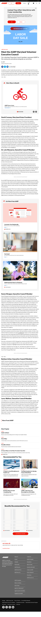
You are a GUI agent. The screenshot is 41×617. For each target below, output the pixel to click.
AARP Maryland (4, 49)
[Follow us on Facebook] (3, 607)
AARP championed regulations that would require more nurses (29, 475)
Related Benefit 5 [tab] (22, 111)
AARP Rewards (17, 567)
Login (29, 2)
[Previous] (34, 112)
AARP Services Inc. (30, 577)
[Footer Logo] (7, 557)
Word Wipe (4, 438)
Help (33, 3)
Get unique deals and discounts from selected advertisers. (14, 255)
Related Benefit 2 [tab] (18, 111)
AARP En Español (30, 559)
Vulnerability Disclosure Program (32, 602)
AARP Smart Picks (18, 569)
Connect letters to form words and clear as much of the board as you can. (14, 440)
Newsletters (29, 561)
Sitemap (3, 600)
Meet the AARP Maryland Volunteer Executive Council (18, 53)
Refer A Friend (29, 564)
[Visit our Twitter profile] (6, 607)
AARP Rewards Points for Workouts (13, 282)
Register (24, 3)
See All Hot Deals (6, 548)
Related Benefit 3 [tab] (20, 111)
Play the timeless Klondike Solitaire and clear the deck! (11, 446)
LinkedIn (7, 67)
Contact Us (29, 556)
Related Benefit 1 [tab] (17, 111)
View (5, 227)
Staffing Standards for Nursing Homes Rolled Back (28, 472)
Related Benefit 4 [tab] (21, 111)
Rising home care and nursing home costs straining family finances (28, 494)
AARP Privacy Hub (9, 600)
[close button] (36, 8)
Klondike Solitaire (5, 444)
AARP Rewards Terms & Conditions (8, 602)
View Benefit (7, 107)
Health (2, 449)
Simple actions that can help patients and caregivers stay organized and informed (10, 475)
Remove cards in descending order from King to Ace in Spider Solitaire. (14, 434)
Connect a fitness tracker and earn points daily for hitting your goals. (15, 283)
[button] (36, 3)
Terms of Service (17, 600)
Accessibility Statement (25, 600)
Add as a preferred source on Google (14, 67)
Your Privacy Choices (11, 604)
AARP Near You (17, 572)
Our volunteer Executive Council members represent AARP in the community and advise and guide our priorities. (20, 58)
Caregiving (5, 469)
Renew (21, 21)
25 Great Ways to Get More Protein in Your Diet (13, 450)
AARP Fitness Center (9, 105)
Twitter (5, 67)
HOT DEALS (6, 543)
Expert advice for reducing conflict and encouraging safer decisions (10, 494)
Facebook (2, 67)
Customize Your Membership (11, 224)
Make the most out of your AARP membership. (12, 225)
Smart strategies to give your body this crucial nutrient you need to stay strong (15, 452)
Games (2, 431)
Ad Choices (4, 604)
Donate (16, 559)
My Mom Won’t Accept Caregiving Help (9, 491)
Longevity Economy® (19, 593)
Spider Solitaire (5, 432)
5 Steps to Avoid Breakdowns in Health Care (11, 472)
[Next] (36, 112)
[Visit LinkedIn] (13, 607)
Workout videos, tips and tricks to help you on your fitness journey (16, 106)
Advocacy (23, 469)
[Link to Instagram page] (10, 607)
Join (11, 21)
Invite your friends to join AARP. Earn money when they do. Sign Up (18, 0)
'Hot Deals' (7, 254)
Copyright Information (20, 602)
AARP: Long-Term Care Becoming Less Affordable (28, 491)
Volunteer (16, 561)
